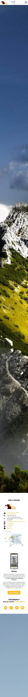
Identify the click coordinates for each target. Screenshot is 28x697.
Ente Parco (12, 251)
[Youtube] (22, 607)
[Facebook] (5, 607)
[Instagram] (11, 607)
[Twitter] (17, 607)
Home (5, 251)
